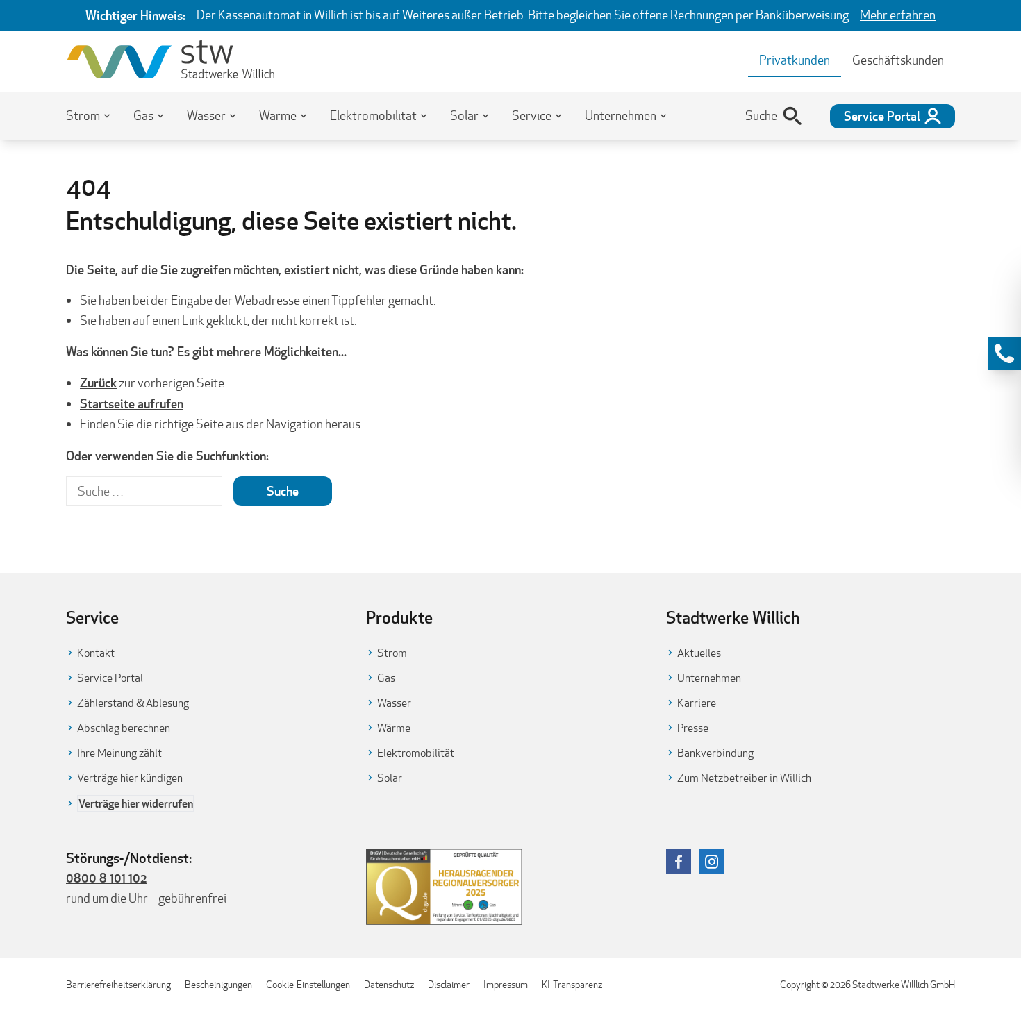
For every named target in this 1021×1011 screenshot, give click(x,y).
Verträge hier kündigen (130, 778)
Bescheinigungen (218, 984)
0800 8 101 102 (106, 877)
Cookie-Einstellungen (308, 984)
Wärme (278, 116)
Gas (143, 116)
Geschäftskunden (898, 60)
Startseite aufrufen (131, 403)
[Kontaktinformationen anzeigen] (1004, 353)
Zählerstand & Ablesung (133, 703)
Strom (83, 116)
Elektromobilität (373, 116)
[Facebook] (678, 861)
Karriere (696, 703)
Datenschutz (389, 984)
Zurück (98, 382)
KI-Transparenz (572, 984)
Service (531, 116)
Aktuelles (699, 653)
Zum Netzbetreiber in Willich (744, 778)
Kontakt (96, 653)
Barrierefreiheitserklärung (118, 984)
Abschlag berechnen (123, 728)
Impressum (505, 984)
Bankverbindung (715, 753)
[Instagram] (711, 861)
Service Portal (110, 678)
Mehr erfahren (898, 15)
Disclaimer (449, 984)
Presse (692, 728)
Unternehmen (620, 116)
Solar (464, 116)
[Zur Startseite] (170, 61)
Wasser (206, 116)
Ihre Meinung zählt (119, 753)
